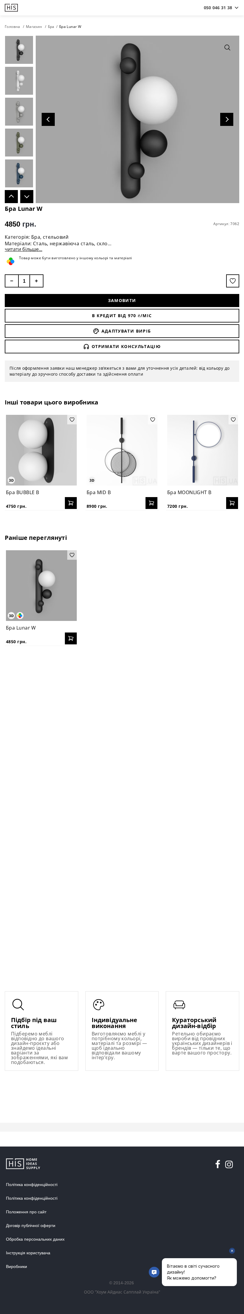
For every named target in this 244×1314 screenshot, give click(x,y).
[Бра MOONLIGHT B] (202, 450)
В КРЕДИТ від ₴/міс (122, 315)
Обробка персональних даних (35, 1239)
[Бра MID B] (122, 450)
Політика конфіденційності (31, 1184)
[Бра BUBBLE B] (41, 450)
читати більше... (23, 249)
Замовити (122, 300)
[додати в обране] (232, 280)
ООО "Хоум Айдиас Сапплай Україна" (122, 1292)
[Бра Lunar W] (41, 585)
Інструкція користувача (28, 1252)
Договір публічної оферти (30, 1225)
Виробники (16, 1266)
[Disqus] (122, 727)
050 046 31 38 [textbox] (218, 7)
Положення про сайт (26, 1211)
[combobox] (218, 8)
